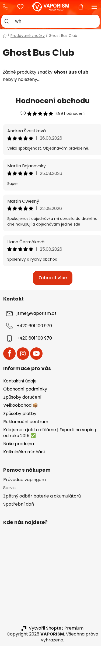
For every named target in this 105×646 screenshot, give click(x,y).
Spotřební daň (18, 504)
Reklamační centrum (25, 422)
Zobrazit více (52, 278)
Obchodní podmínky (25, 389)
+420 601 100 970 (6, 6)
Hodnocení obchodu (53, 101)
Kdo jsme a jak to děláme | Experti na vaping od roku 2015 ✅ (49, 433)
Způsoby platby (19, 413)
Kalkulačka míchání (24, 452)
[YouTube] (36, 353)
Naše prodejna (18, 444)
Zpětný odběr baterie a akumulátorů (42, 496)
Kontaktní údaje (20, 381)
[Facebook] (9, 353)
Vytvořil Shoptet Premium (56, 628)
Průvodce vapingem (24, 480)
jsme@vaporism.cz (37, 313)
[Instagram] (23, 353)
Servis (9, 488)
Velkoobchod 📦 (20, 405)
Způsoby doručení (22, 397)
